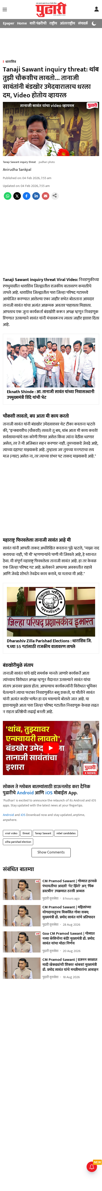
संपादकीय (85, 23)
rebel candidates (66, 833)
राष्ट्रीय (53, 23)
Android (25, 793)
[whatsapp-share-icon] (7, 198)
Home (22, 23)
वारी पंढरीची (38, 23)
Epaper (8, 23)
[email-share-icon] (45, 198)
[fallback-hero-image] (22, 889)
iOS (49, 793)
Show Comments (51, 852)
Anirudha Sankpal (17, 170)
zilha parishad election (18, 841)
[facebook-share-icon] (26, 198)
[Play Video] (51, 748)
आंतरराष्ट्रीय (67, 23)
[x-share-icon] (17, 198)
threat (26, 833)
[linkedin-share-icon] (36, 198)
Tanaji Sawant (43, 833)
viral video (11, 833)
